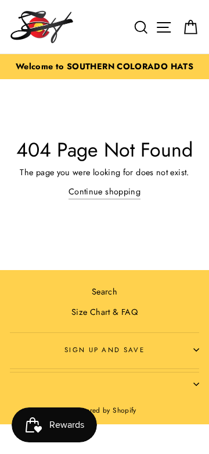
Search (104, 291)
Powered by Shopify (104, 410)
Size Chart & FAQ (104, 312)
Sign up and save (104, 349)
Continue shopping (104, 191)
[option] (104, 66)
